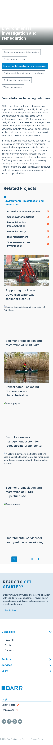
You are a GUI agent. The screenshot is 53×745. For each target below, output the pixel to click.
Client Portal (9, 704)
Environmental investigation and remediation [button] (24, 203)
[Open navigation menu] (48, 5)
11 (31, 559)
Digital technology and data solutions (21, 52)
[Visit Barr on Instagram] (14, 721)
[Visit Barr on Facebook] (9, 721)
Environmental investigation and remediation (24, 66)
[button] (24, 211)
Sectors (6, 659)
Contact (9, 645)
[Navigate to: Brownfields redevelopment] (47, 211)
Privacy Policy (37, 739)
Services (7, 665)
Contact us (10, 610)
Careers (9, 650)
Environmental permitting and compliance (23, 73)
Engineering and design (14, 59)
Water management (13, 87)
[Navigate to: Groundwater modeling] (47, 217)
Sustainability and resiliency (16, 80)
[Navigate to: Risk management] (47, 237)
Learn (5, 670)
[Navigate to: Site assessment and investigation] (47, 244)
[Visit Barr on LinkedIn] (4, 721)
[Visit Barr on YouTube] (20, 721)
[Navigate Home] (11, 5)
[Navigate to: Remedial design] (47, 231)
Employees (8, 710)
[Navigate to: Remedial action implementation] (47, 224)
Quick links (8, 631)
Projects (9, 640)
